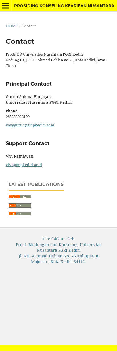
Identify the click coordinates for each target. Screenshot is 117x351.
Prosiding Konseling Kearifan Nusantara (64, 5)
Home (12, 26)
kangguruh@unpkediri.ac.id (30, 125)
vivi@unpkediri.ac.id (24, 164)
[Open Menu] (5, 5)
